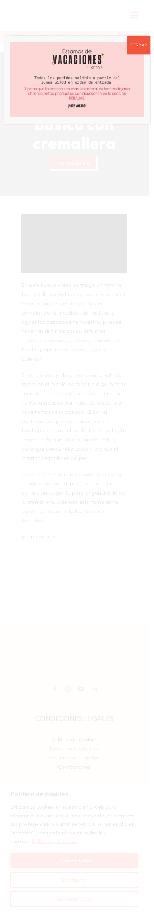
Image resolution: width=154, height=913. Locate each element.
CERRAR (138, 44)
